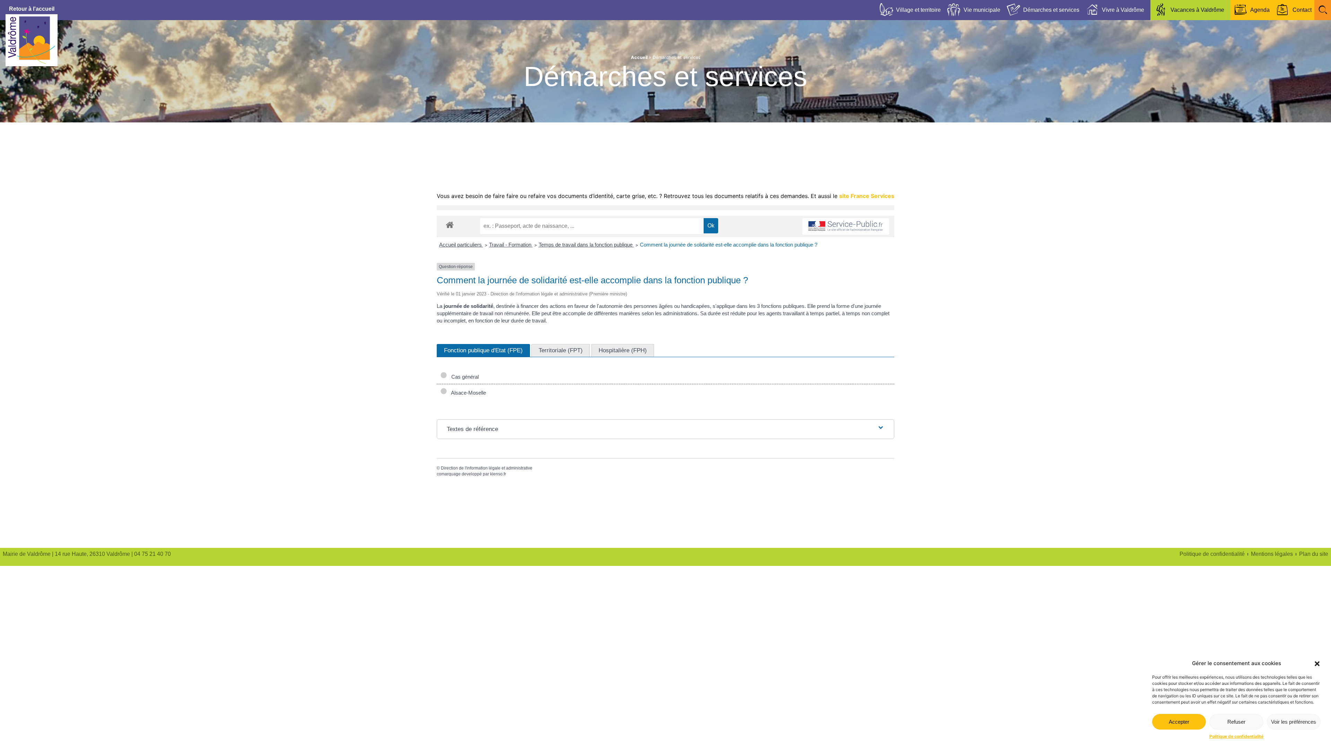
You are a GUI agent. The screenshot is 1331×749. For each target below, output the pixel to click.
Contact (1302, 10)
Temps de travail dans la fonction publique (586, 245)
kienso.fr (498, 474)
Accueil (639, 57)
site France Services (866, 195)
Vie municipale (982, 10)
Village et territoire (918, 10)
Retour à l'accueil (31, 9)
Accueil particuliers (461, 245)
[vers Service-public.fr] (845, 226)
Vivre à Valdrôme (1123, 10)
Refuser (1236, 722)
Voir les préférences (1293, 722)
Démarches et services (1051, 10)
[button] (1317, 663)
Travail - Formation (511, 245)
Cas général (464, 377)
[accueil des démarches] (450, 224)
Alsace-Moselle (467, 393)
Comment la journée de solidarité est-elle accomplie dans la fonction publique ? (728, 245)
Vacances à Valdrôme (1197, 10)
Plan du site (1313, 554)
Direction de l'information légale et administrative (486, 468)
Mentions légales (1272, 554)
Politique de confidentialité (1236, 736)
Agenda (1260, 10)
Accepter (1179, 722)
